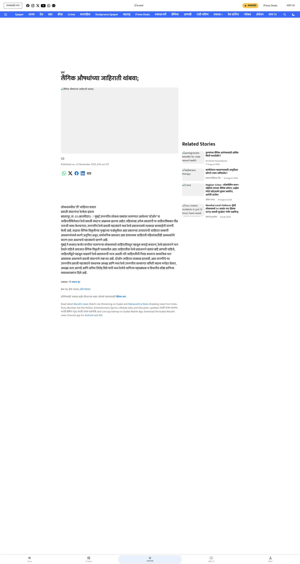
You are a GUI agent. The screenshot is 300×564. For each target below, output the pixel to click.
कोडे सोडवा (85, 289)
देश (41, 15)
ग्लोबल (247, 15)
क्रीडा (60, 15)
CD (62, 158)
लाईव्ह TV (211, 561)
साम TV (273, 15)
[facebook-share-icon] (76, 175)
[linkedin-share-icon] (82, 175)
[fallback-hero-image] (193, 157)
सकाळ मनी (160, 15)
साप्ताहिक (85, 15)
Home (29, 561)
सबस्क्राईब (252, 6)
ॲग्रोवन (260, 15)
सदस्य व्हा (75, 282)
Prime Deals (270, 5)
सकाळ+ (270, 561)
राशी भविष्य (203, 15)
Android (89, 315)
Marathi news (81, 304)
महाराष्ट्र (126, 15)
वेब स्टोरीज (233, 15)
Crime (71, 15)
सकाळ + (218, 15)
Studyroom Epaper (106, 15)
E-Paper (89, 561)
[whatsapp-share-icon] (64, 175)
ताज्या (32, 15)
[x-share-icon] (70, 175)
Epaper (19, 15)
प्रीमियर (175, 15)
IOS (100, 315)
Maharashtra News (138, 304)
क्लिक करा (121, 297)
